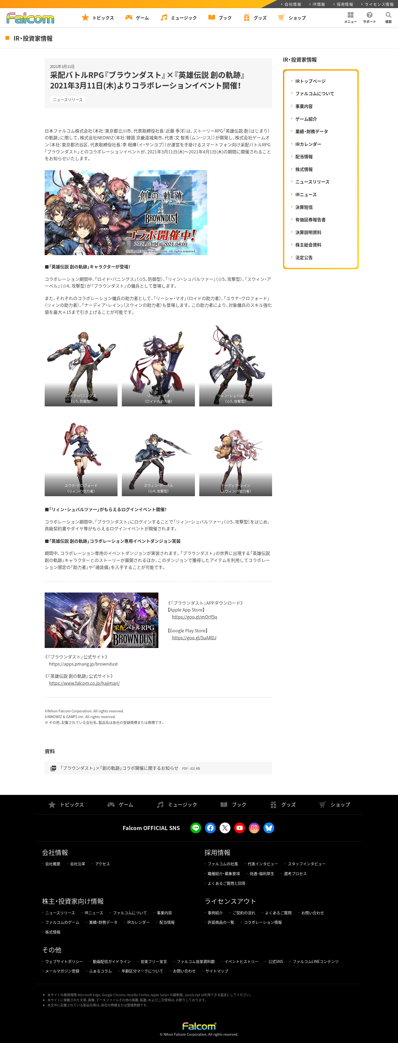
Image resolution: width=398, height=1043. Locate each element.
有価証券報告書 (310, 219)
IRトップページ (310, 81)
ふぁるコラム (100, 970)
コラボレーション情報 (263, 922)
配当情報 (304, 156)
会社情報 (293, 4)
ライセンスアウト (230, 901)
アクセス (102, 863)
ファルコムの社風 (223, 863)
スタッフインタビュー (307, 863)
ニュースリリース (68, 99)
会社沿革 (77, 863)
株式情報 (304, 169)
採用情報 (345, 4)
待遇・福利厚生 (262, 873)
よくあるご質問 (278, 912)
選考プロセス (295, 873)
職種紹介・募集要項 (224, 873)
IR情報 (319, 4)
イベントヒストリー (241, 961)
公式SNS (275, 961)
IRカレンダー (308, 144)
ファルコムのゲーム (62, 922)
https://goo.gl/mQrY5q (194, 616)
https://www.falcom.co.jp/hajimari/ (84, 683)
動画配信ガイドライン (112, 961)
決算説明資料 (308, 232)
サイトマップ (216, 970)
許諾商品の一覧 (221, 922)
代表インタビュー (263, 863)
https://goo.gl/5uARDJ (194, 637)
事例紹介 (215, 912)
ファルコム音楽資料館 (196, 961)
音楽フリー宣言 (154, 961)
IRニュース (306, 194)
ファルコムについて (314, 93)
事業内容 (304, 106)
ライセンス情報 (379, 4)
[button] (350, 17)
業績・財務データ (311, 131)
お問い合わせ (312, 912)
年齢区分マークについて (142, 970)
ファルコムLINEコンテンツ (316, 961)
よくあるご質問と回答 (227, 883)
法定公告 (304, 257)
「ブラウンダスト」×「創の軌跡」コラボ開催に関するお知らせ (125, 768)
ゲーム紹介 (306, 119)
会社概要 (52, 863)
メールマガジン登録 (62, 970)
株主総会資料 (308, 244)
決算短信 (304, 207)
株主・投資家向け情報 (73, 901)
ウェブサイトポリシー (64, 961)
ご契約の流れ (244, 912)
